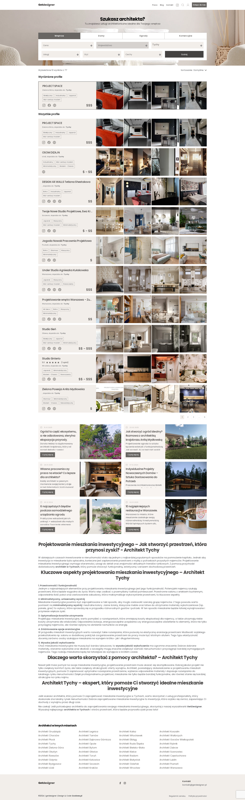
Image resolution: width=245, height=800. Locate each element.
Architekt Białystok (129, 759)
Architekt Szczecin (89, 763)
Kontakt (169, 5)
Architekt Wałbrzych (171, 735)
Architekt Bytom (88, 747)
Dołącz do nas (199, 5)
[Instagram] (43, 105)
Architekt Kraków (88, 767)
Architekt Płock (46, 739)
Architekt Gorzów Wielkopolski (177, 739)
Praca (154, 5)
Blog (162, 5)
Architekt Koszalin (169, 731)
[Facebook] (49, 105)
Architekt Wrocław (129, 767)
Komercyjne (185, 35)
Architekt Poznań (169, 763)
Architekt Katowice (89, 759)
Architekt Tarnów (88, 735)
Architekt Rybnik (168, 743)
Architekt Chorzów (48, 735)
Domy (101, 35)
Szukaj (184, 54)
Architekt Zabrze (169, 747)
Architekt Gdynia (47, 759)
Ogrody (143, 35)
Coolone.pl (77, 796)
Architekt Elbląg (128, 739)
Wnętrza (59, 35)
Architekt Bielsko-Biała (132, 747)
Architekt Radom (128, 755)
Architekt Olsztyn (47, 751)
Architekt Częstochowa (173, 755)
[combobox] (67, 45)
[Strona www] (54, 105)
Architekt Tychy (47, 743)
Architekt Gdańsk (129, 763)
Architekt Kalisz (127, 731)
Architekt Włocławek (130, 735)
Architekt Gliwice (88, 751)
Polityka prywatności (198, 796)
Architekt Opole (87, 743)
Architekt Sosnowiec (171, 751)
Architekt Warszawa (171, 767)
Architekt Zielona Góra (51, 747)
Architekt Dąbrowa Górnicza (95, 739)
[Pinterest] (59, 201)
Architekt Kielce (127, 751)
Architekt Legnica (88, 731)
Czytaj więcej (47, 454)
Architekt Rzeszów (48, 755)
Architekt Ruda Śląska (131, 743)
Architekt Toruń (87, 755)
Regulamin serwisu (177, 796)
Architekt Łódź (46, 767)
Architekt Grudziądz (49, 731)
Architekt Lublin (168, 759)
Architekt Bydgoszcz (49, 763)
